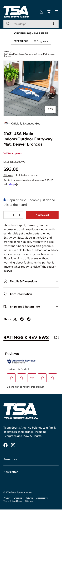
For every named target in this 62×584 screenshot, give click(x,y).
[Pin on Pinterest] (28, 319)
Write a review (12, 153)
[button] (49, 12)
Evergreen (10, 436)
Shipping (8, 175)
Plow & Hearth (32, 436)
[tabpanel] (31, 369)
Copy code (43, 41)
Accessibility (42, 498)
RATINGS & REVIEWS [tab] (26, 337)
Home (6, 52)
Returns (29, 498)
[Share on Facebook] (21, 319)
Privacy (6, 498)
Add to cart (42, 214)
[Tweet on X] (15, 319)
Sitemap (29, 501)
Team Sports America (21, 492)
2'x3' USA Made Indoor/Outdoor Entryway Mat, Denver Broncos (29, 55)
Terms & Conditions (12, 501)
